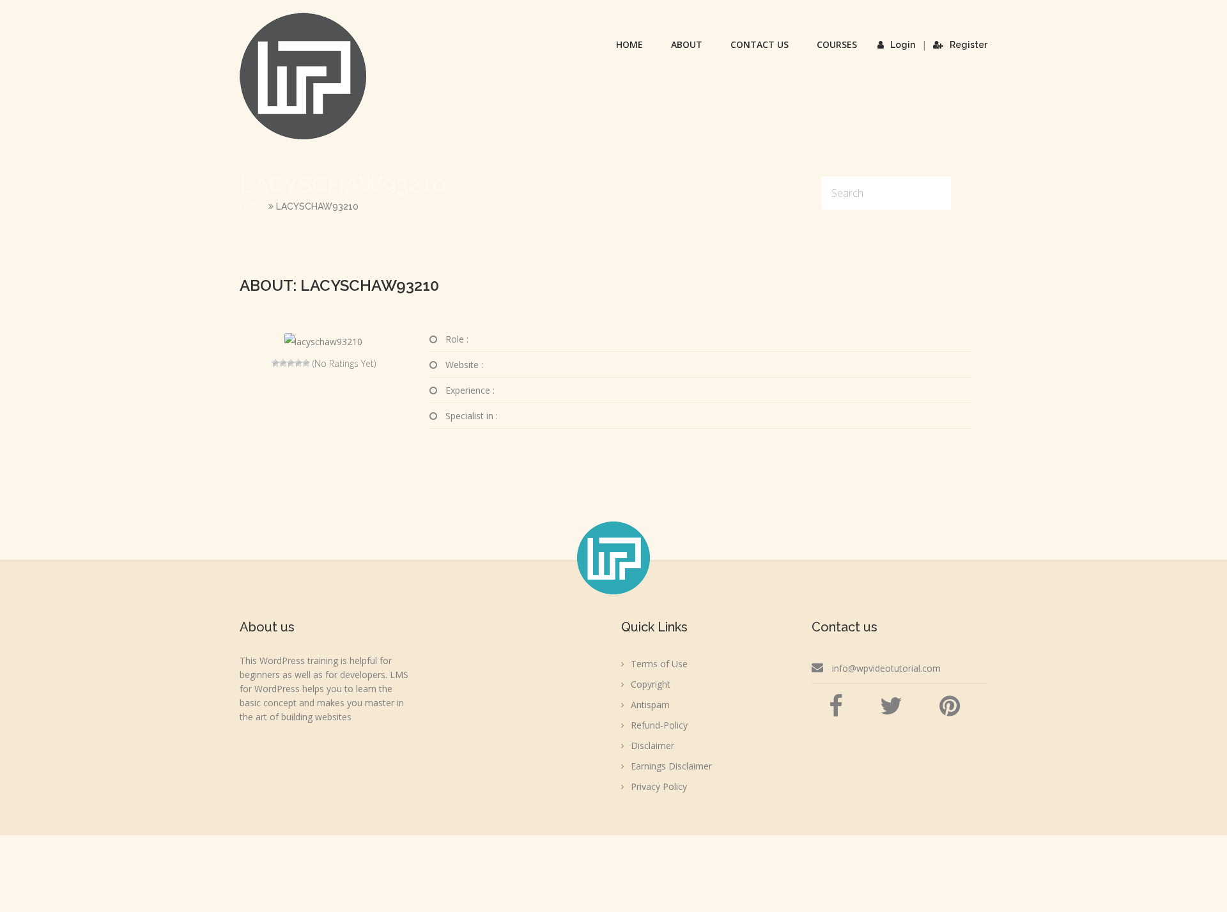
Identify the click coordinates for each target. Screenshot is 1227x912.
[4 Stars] (298, 363)
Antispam (650, 705)
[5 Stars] (306, 363)
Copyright (650, 684)
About (686, 44)
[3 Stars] (291, 363)
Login (902, 45)
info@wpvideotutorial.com (886, 668)
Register (968, 45)
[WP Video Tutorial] (303, 76)
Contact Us (759, 44)
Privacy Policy (659, 786)
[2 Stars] (283, 363)
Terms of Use (659, 664)
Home (629, 44)
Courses (837, 44)
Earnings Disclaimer (671, 766)
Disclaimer (652, 745)
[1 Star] (275, 363)
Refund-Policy (659, 725)
